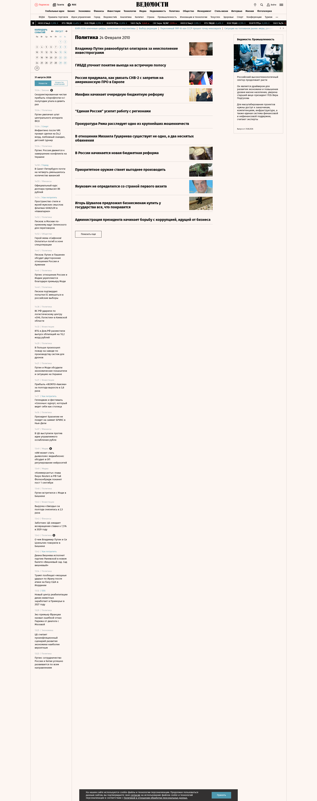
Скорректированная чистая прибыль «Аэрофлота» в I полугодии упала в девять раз (51, 99)
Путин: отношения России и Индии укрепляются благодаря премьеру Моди (51, 278)
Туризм (268, 17)
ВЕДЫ (42, 17)
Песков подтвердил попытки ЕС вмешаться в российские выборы (49, 294)
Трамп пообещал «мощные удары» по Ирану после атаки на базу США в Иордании (51, 580)
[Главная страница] (152, 5)
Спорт (240, 17)
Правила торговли (58, 17)
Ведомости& (110, 17)
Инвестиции (113, 11)
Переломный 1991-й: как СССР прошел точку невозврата (190, 28)
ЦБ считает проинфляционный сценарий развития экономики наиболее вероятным (47, 641)
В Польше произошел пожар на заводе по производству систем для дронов (49, 352)
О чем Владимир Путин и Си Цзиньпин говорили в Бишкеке (51, 543)
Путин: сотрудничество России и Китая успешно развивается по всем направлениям (49, 662)
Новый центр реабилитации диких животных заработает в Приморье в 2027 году (51, 599)
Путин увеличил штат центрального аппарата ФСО (49, 118)
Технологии (130, 11)
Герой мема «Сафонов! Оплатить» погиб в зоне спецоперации (49, 241)
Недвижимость (158, 11)
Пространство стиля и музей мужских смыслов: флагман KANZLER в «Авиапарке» (49, 206)
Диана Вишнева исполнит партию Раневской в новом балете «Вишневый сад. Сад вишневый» (51, 560)
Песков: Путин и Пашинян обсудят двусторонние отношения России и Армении (50, 259)
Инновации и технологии (193, 17)
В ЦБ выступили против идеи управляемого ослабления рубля (48, 436)
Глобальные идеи (54, 11)
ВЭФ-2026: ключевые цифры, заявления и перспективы (105, 28)
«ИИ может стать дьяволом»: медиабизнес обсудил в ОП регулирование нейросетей (51, 457)
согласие (135, 795)
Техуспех (215, 17)
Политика (174, 11)
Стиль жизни (221, 11)
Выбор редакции (148, 28)
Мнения (250, 11)
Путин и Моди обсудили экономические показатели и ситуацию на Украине (51, 371)
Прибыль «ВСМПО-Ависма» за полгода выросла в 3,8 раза (50, 387)
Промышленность (167, 17)
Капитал (139, 17)
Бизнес (71, 11)
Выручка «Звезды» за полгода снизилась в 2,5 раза (49, 509)
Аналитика (126, 17)
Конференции (254, 17)
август (59, 31)
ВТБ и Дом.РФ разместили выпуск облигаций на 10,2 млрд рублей (50, 334)
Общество (188, 11)
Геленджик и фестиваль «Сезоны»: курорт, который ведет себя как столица (51, 403)
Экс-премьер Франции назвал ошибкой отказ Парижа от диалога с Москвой (48, 619)
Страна (150, 17)
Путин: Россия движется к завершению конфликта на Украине (51, 153)
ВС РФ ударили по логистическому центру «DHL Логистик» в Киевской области (51, 315)
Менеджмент (204, 11)
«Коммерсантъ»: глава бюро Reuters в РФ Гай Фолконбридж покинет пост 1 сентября (48, 477)
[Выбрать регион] (255, 4)
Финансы (99, 11)
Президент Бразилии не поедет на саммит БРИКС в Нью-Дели (50, 420)
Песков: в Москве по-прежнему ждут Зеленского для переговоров (51, 224)
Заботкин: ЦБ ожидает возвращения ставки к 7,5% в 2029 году (51, 526)
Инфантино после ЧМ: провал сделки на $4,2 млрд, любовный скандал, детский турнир (50, 135)
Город (97, 17)
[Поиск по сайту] (261, 4)
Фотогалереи (264, 11)
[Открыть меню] (281, 5)
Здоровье (228, 17)
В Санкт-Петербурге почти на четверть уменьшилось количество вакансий (50, 172)
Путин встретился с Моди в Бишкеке (50, 494)
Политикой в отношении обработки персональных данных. (156, 798)
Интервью (236, 11)
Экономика (84, 11)
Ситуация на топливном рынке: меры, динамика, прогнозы (256, 28)
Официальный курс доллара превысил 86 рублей (47, 189)
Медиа (142, 11)
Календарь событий (41, 31)
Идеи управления (81, 17)
